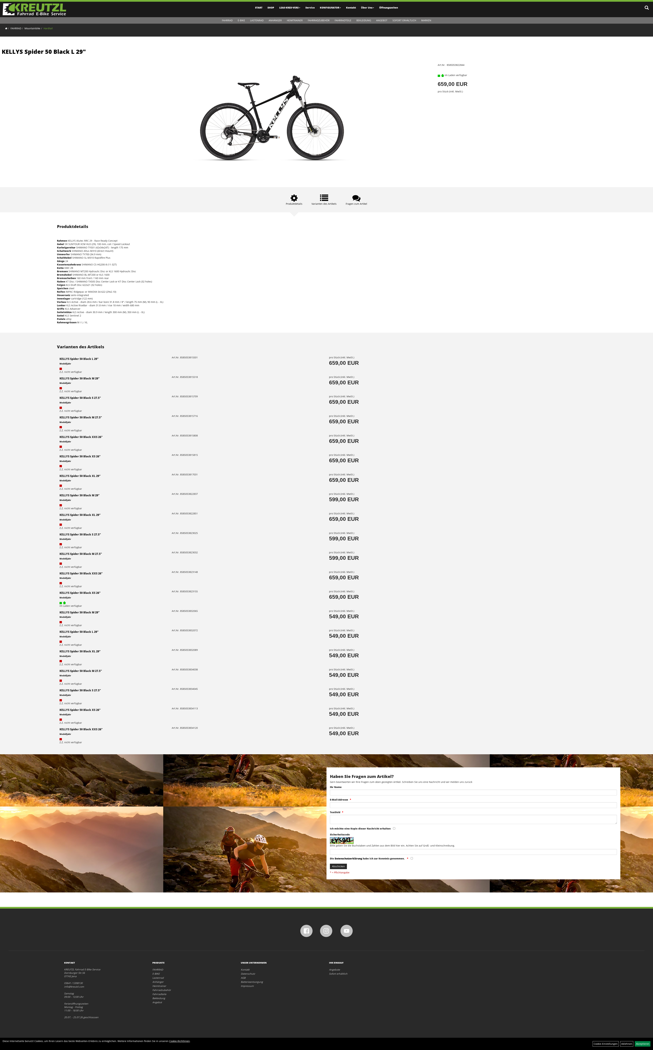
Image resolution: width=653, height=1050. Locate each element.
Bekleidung (363, 20)
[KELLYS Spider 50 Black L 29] (272, 120)
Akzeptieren (642, 1043)
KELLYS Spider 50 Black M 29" (79, 378)
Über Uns (366, 7)
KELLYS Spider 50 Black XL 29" (80, 476)
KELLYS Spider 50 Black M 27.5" (81, 417)
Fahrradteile (343, 20)
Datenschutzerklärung (348, 858)
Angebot (381, 20)
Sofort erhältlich (404, 20)
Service (310, 7)
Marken (426, 20)
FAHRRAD (227, 20)
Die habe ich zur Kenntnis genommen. (367, 858)
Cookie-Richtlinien (179, 1041)
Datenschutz (248, 973)
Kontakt (351, 7)
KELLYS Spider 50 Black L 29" (44, 51)
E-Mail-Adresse (339, 799)
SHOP (270, 7)
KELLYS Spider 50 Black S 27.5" (80, 398)
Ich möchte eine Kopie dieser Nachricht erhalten (360, 828)
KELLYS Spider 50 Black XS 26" (80, 456)
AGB (243, 977)
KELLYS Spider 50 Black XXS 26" (81, 437)
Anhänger (275, 20)
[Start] (6, 28)
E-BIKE (241, 20)
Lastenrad (257, 20)
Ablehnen (626, 1043)
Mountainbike (32, 28)
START (258, 7)
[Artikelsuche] (647, 8)
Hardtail (48, 28)
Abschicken (338, 866)
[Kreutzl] (34, 9)
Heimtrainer (295, 20)
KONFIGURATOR (329, 7)
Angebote (334, 969)
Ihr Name (336, 787)
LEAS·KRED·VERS (289, 7)
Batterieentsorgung (252, 981)
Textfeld (335, 812)
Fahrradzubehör (319, 20)
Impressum (247, 986)
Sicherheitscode (340, 834)
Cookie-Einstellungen (606, 1043)
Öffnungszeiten (388, 7)
